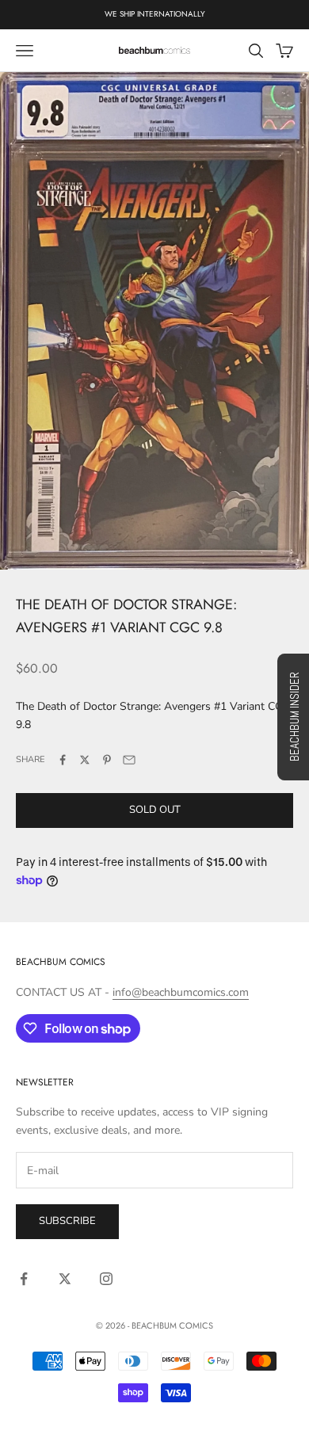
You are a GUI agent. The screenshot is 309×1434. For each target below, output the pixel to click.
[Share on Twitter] (84, 759)
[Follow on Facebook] (24, 1279)
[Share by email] (129, 759)
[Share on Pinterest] (107, 759)
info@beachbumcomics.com (181, 992)
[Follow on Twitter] (65, 1279)
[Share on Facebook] (62, 759)
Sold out (155, 810)
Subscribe (67, 1221)
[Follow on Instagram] (106, 1279)
